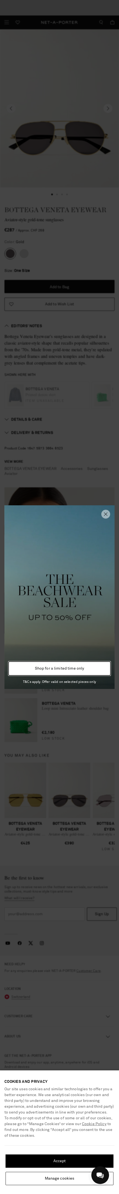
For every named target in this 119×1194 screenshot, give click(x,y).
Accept (59, 1161)
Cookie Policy (94, 1124)
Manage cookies (59, 1178)
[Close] (105, 513)
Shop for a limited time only (59, 668)
